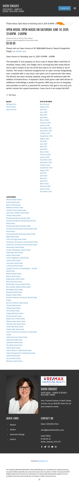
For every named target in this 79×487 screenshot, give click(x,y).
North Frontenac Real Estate (17, 303)
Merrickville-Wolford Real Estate (18, 287)
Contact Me (64, 8)
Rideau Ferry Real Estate (15, 319)
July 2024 (43, 173)
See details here (19, 51)
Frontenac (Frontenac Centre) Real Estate (22, 242)
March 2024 (44, 184)
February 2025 (45, 155)
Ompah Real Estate (13, 305)
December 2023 (46, 192)
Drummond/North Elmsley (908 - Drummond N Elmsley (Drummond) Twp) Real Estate (21, 228)
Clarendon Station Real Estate (17, 213)
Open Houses (11, 110)
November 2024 (46, 162)
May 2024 (43, 178)
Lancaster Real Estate (14, 263)
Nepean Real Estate (13, 295)
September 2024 (46, 168)
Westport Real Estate (14, 361)
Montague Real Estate (14, 290)
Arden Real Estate (13, 202)
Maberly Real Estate (13, 274)
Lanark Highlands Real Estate (17, 258)
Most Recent (44, 104)
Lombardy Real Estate (14, 266)
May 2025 (43, 147)
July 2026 (43, 110)
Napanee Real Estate (14, 292)
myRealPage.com (43, 461)
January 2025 (45, 157)
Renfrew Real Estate (14, 316)
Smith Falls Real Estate (14, 327)
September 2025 (46, 136)
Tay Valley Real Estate (14, 345)
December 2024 (46, 160)
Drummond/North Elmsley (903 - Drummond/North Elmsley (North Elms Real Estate (21, 220)
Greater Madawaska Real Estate (18, 250)
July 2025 (43, 141)
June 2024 (43, 176)
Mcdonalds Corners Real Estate (18, 284)
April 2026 (43, 117)
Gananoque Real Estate (15, 247)
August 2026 (44, 107)
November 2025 (46, 131)
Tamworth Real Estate (14, 342)
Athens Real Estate (13, 205)
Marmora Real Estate (14, 282)
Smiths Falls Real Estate (15, 329)
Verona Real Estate (13, 358)
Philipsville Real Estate (14, 313)
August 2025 (44, 139)
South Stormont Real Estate (16, 337)
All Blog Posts (11, 104)
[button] (64, 8)
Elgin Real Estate (12, 237)
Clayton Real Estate (13, 216)
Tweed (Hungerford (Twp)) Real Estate (25, 40)
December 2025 (46, 128)
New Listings (11, 107)
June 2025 (43, 144)
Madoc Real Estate (13, 276)
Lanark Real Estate (13, 260)
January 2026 (45, 125)
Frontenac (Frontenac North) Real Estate (21, 245)
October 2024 (45, 165)
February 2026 (45, 123)
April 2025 (43, 149)
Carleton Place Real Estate (16, 210)
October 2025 (45, 133)
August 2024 (44, 170)
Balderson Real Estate (14, 208)
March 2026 (44, 120)
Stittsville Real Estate (14, 340)
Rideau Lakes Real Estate (15, 321)
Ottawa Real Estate (13, 308)
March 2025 (44, 152)
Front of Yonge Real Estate (16, 239)
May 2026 (43, 115)
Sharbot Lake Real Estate (15, 324)
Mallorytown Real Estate (15, 279)
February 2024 (45, 186)
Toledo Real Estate (13, 348)
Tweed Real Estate (13, 356)
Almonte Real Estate (13, 200)
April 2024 (43, 181)
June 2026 (43, 112)
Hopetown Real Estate (14, 253)
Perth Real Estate (13, 311)
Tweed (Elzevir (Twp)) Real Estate (18, 350)
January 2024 (45, 189)
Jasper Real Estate (13, 255)
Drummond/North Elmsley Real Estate (20, 234)
